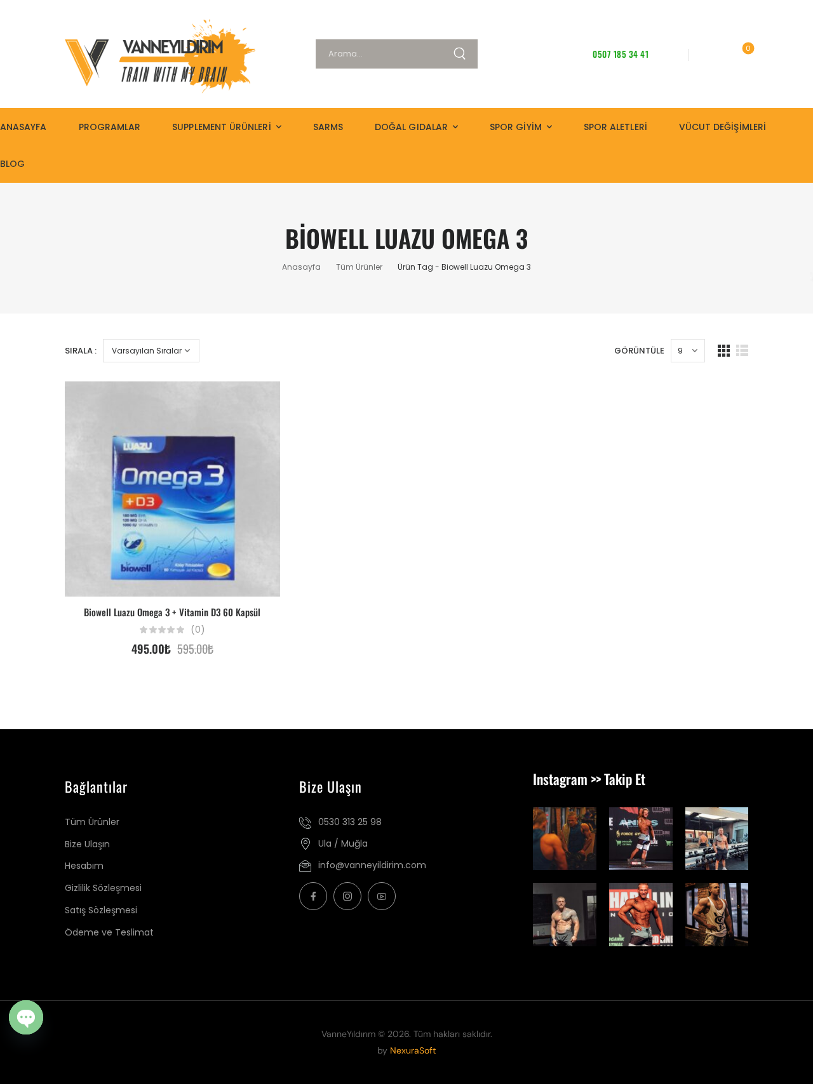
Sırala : (81, 351)
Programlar (110, 127)
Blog (12, 163)
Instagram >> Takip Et (589, 779)
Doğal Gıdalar (411, 127)
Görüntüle (639, 351)
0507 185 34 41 (620, 54)
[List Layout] (742, 351)
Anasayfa (23, 127)
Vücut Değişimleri (722, 127)
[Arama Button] (465, 54)
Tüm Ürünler (359, 266)
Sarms (328, 127)
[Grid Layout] (724, 351)
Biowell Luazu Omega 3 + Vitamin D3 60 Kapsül (172, 612)
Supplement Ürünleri (221, 127)
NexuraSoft (413, 1050)
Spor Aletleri (615, 127)
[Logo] (155, 56)
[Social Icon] (313, 896)
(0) (198, 630)
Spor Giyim (516, 127)
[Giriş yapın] (709, 53)
